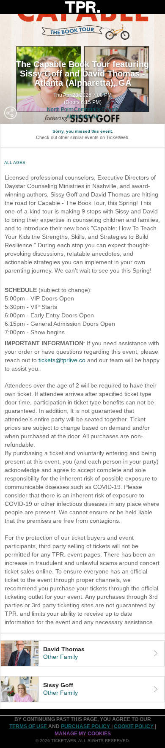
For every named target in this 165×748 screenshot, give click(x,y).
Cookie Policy (134, 726)
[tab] (82, 653)
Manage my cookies (83, 734)
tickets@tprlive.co (61, 360)
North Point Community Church (82, 109)
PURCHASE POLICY (86, 726)
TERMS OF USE (28, 726)
